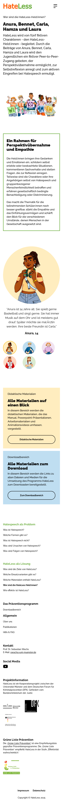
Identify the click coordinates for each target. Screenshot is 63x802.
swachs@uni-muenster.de (23, 652)
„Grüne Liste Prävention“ (19, 743)
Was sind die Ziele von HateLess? (20, 569)
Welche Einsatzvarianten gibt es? (19, 574)
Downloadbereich (12, 609)
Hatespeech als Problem (19, 524)
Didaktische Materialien (31, 439)
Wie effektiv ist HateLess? (16, 590)
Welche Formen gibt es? (15, 535)
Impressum (23, 790)
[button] (55, 6)
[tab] (10, 348)
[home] (17, 6)
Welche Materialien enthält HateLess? (22, 580)
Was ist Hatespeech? (13, 530)
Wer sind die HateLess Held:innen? (20, 585)
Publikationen (10, 627)
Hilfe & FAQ (8, 632)
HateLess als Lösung (16, 563)
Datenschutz (39, 790)
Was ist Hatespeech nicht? (16, 540)
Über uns (7, 621)
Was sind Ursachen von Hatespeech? (22, 546)
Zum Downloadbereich (31, 495)
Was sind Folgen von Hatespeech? (20, 551)
